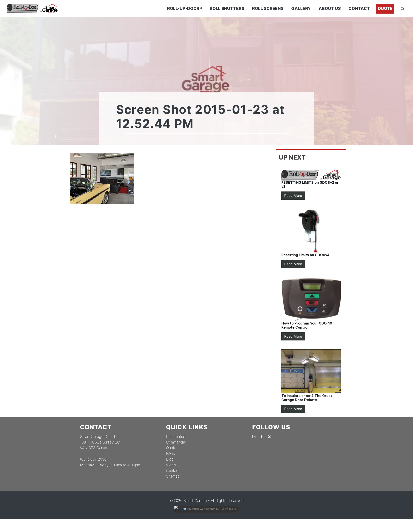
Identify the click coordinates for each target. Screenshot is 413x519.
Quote (385, 8)
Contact (359, 8)
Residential (175, 436)
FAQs (170, 453)
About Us (330, 8)
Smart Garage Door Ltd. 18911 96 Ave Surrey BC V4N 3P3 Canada (100, 442)
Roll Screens (268, 8)
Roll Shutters (227, 8)
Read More (293, 195)
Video (171, 465)
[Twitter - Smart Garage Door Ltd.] (269, 436)
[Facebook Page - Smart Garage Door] (261, 436)
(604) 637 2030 (93, 459)
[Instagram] (254, 436)
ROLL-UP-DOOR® (184, 8)
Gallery (301, 8)
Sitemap (173, 476)
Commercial (176, 442)
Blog (170, 459)
